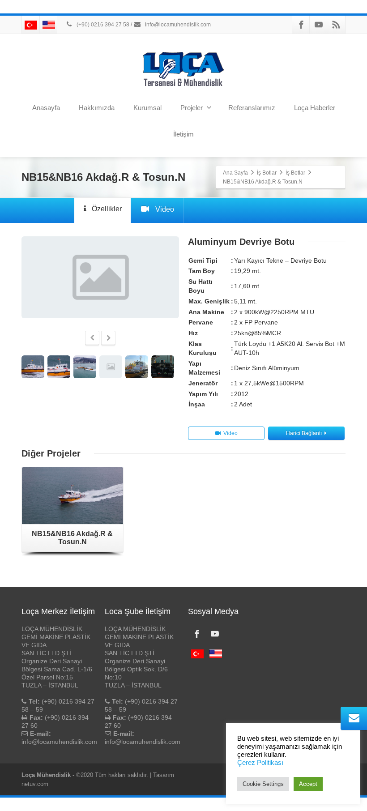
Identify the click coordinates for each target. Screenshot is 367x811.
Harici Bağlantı (304, 433)
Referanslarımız (251, 107)
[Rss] (336, 25)
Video (164, 209)
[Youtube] (319, 25)
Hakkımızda (97, 107)
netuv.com (34, 784)
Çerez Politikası (260, 762)
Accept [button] (308, 784)
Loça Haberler (314, 107)
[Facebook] (301, 25)
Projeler (191, 107)
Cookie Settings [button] (263, 784)
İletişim (183, 134)
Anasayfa (46, 107)
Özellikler (107, 209)
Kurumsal (147, 107)
